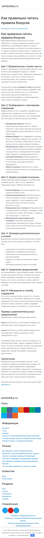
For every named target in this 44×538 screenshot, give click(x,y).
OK (32, 535)
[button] (22, 12)
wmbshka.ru (10, 6)
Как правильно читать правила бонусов (14, 28)
